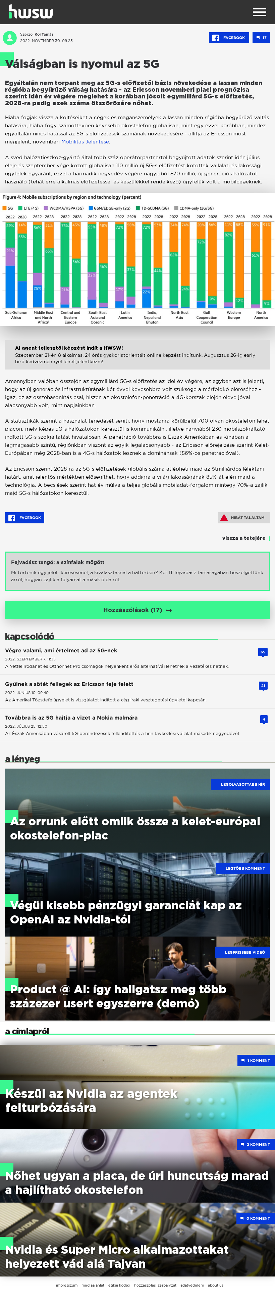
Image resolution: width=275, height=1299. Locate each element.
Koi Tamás (44, 34)
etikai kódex (119, 1285)
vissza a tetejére (244, 538)
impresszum (66, 1285)
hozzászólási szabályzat (155, 1285)
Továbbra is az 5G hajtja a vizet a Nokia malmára (71, 717)
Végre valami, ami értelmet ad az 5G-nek (61, 650)
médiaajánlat (92, 1285)
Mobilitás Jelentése (85, 141)
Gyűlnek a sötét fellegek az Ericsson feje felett (69, 684)
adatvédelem (192, 1285)
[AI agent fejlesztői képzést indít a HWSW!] (137, 362)
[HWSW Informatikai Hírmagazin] (31, 11)
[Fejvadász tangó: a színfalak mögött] (137, 571)
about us (215, 1285)
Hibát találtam (248, 517)
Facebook (234, 37)
